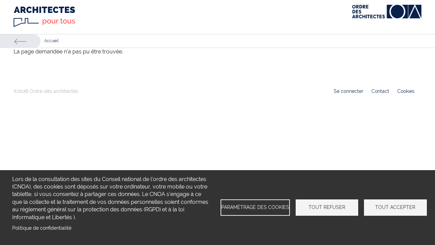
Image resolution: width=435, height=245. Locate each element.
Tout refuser (327, 207)
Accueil (51, 40)
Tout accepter (395, 207)
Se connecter (348, 91)
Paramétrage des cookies (255, 207)
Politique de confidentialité (41, 228)
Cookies (406, 91)
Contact (380, 91)
